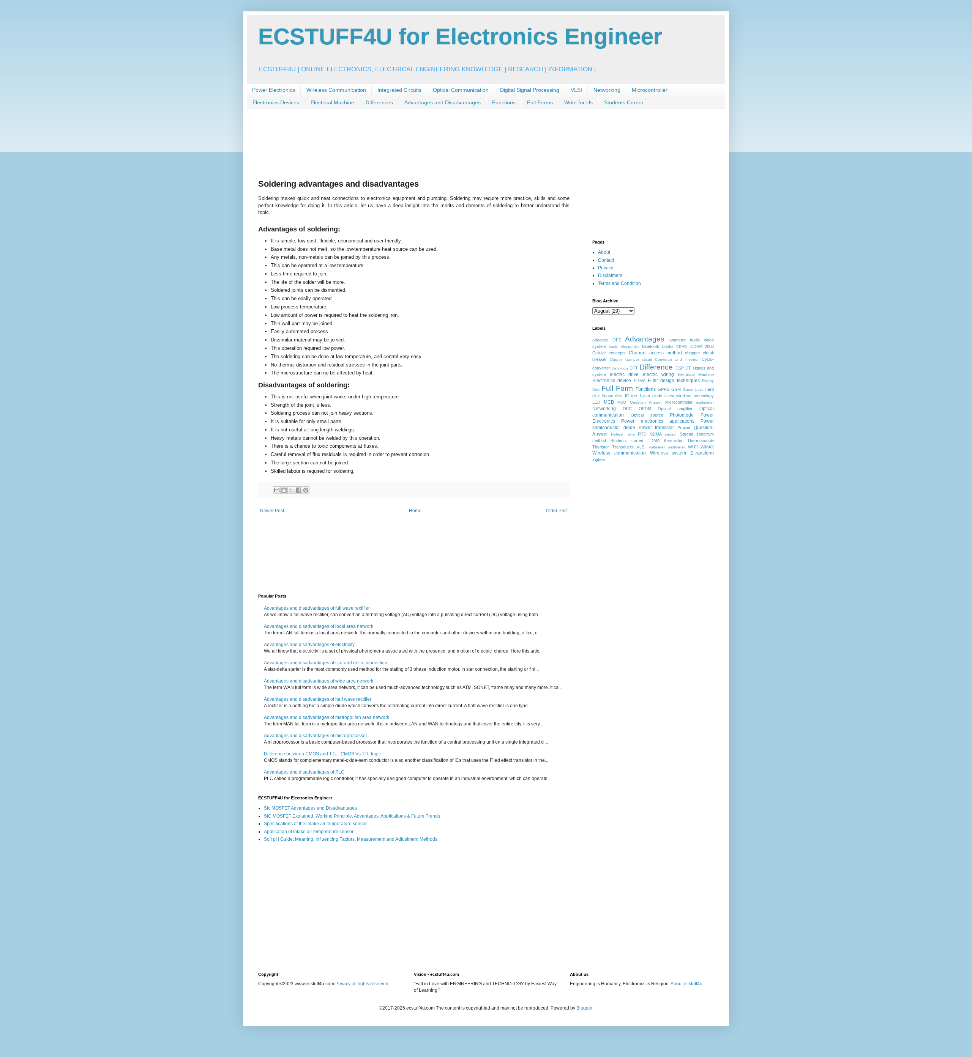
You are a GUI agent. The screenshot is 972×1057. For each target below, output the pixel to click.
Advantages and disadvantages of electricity (309, 644)
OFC (627, 408)
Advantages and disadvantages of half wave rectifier (317, 699)
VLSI (576, 90)
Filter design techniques (674, 380)
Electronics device (611, 380)
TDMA (654, 440)
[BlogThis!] (284, 490)
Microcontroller (649, 90)
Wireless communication (619, 453)
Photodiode (682, 415)
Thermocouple (700, 440)
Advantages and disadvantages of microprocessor (315, 735)
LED (596, 402)
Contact (606, 260)
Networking (606, 90)
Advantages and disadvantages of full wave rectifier (317, 608)
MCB (609, 402)
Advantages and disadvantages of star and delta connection (325, 662)
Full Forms (540, 102)
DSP (679, 368)
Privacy (605, 268)
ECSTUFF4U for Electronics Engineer (460, 36)
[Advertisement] (396, 149)
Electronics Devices (275, 102)
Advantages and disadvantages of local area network (318, 626)
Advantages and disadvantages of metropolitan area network (326, 717)
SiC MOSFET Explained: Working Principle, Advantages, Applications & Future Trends (352, 816)
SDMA (656, 434)
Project (683, 427)
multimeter (705, 402)
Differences (379, 102)
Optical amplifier (675, 408)
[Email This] (277, 490)
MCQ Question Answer (639, 402)
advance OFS (606, 340)
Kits (634, 396)
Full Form (617, 388)
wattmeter (676, 447)
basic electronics (624, 346)
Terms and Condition (619, 283)
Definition (620, 368)
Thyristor (600, 447)
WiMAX (707, 447)
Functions (504, 102)
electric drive (624, 374)
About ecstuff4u (686, 983)
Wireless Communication (336, 90)
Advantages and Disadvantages (442, 102)
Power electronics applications (657, 421)
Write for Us (578, 102)
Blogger (584, 1008)
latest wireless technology (689, 395)
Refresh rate (622, 434)
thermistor (673, 440)
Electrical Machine (332, 102)
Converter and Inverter (677, 359)
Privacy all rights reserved (361, 983)
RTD (642, 434)
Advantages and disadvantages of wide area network (318, 681)
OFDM (645, 408)
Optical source (647, 415)
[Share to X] (291, 490)
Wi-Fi (692, 447)
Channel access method (655, 352)
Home (415, 510)
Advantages (644, 339)
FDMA (639, 380)
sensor (671, 434)
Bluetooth (650, 346)
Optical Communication (461, 90)
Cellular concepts (609, 353)
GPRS (663, 389)
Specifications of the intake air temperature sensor (315, 823)
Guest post (693, 389)
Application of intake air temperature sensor (308, 831)
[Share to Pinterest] (305, 490)
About (604, 252)
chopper (692, 353)
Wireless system (668, 453)
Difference (656, 367)
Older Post (557, 510)
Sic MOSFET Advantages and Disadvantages (310, 808)
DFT (634, 368)
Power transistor (656, 427)
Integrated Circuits (399, 90)
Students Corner (624, 102)
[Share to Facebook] (298, 490)
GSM (676, 389)
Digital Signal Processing (529, 90)
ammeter (677, 340)
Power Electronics (273, 90)
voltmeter (657, 447)
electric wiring (658, 374)
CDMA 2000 (702, 346)
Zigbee (598, 459)
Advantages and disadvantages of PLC (304, 772)
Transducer (623, 447)
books (668, 346)
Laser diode (651, 395)
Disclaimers (610, 275)
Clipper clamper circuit (631, 359)
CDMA (681, 346)
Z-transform (702, 453)
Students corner (627, 440)
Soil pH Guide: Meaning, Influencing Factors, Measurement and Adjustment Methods (350, 839)
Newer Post (272, 510)
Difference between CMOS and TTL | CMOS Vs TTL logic (322, 754)
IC (627, 395)
